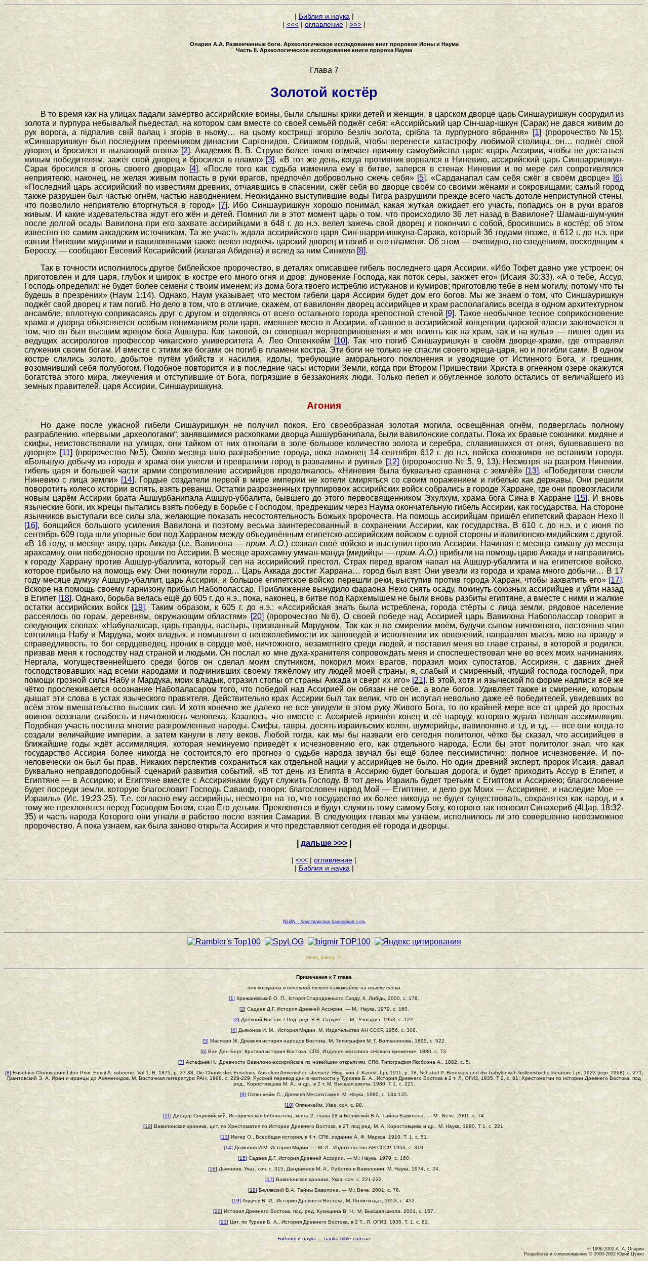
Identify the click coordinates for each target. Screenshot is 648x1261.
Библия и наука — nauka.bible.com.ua (324, 1238)
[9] (450, 313)
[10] (340, 340)
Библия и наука (324, 16)
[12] (392, 461)
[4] (193, 168)
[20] (257, 616)
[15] (580, 498)
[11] (66, 452)
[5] (421, 177)
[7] (223, 205)
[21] (418, 680)
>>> (355, 24)
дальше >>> (324, 843)
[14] (127, 479)
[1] (537, 132)
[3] (270, 159)
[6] (617, 177)
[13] (532, 470)
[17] (615, 580)
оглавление (324, 24)
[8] (361, 250)
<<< (293, 24)
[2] (185, 150)
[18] (64, 598)
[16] (30, 525)
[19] (138, 607)
